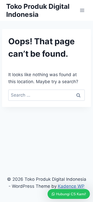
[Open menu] (82, 10)
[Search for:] (46, 95)
